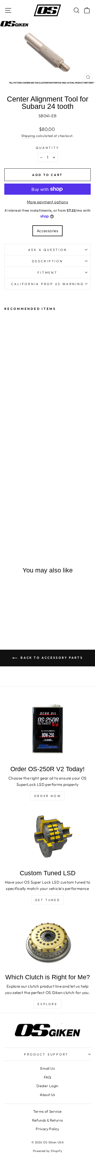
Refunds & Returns (47, 1120)
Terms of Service (47, 1111)
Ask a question (47, 250)
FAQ (47, 1077)
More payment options (47, 201)
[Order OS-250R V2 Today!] (47, 729)
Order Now (47, 796)
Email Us (47, 1068)
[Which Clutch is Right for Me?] (47, 941)
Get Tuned (47, 900)
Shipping (28, 136)
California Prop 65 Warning (47, 284)
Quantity (47, 148)
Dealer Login (47, 1086)
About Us (47, 1094)
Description (47, 261)
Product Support (46, 1054)
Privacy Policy (47, 1129)
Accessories (47, 230)
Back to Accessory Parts (51, 658)
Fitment (47, 272)
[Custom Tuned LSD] (47, 837)
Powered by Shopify (47, 1151)
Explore (47, 1004)
